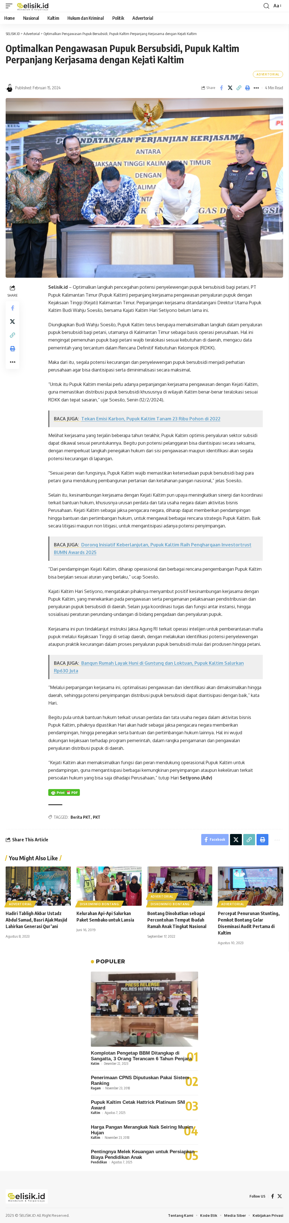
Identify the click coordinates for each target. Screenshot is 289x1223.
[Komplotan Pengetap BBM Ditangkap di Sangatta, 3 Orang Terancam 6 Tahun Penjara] (144, 1009)
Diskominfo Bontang (99, 904)
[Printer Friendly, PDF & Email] (64, 792)
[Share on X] (230, 87)
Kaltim (95, 1113)
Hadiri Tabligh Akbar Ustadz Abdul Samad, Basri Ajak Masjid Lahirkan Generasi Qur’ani (36, 920)
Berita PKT (81, 817)
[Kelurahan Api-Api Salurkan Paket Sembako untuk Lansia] (109, 885)
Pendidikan (99, 1162)
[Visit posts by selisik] (10, 88)
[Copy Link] (239, 87)
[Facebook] (272, 1196)
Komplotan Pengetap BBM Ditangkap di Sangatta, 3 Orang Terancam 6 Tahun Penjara (141, 1055)
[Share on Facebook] (221, 87)
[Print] (247, 87)
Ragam (96, 1088)
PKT (96, 817)
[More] (256, 87)
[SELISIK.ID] (33, 6)
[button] (10, 6)
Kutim (95, 1063)
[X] (279, 1196)
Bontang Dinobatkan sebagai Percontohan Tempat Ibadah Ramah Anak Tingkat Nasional (176, 920)
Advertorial (268, 74)
